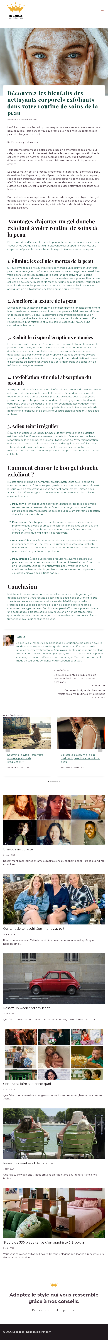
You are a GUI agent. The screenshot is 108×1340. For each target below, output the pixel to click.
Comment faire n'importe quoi (27, 1084)
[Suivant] (100, 748)
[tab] (48, 781)
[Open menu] (102, 11)
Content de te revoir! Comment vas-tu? (33, 929)
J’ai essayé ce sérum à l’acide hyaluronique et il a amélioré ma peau (80, 758)
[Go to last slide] (8, 748)
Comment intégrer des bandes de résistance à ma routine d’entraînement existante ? (81, 692)
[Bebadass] (16, 10)
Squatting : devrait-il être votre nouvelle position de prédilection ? (25, 758)
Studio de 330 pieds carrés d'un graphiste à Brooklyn (44, 1242)
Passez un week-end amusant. (26, 1008)
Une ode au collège (18, 849)
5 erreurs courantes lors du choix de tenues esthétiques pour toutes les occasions (75, 676)
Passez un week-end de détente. (28, 1163)
